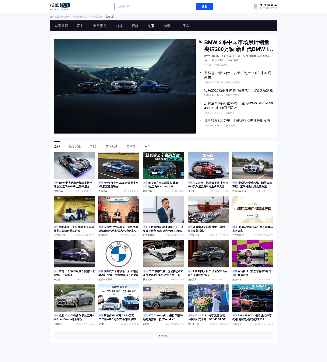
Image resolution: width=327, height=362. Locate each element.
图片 (80, 26)
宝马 (87, 16)
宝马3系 (110, 16)
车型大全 (77, 16)
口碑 (119, 26)
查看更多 (163, 336)
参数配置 (100, 26)
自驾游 (130, 146)
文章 (151, 26)
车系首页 (61, 26)
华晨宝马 (97, 16)
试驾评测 (111, 146)
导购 (93, 146)
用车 (148, 146)
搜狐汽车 (60, 6)
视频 (135, 26)
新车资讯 (75, 146)
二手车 (184, 26)
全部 (57, 146)
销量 (167, 26)
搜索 (204, 6)
